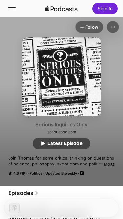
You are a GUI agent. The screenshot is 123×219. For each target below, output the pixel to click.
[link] (23, 193)
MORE (109, 164)
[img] (61, 8)
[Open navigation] (12, 8)
